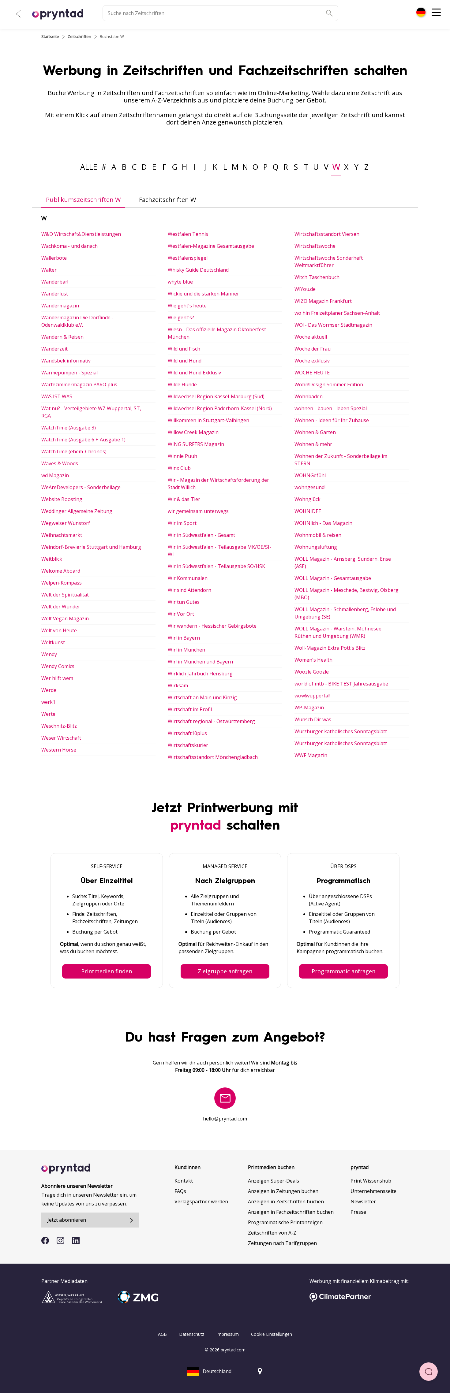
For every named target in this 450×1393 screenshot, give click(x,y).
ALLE (88, 167)
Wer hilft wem (57, 678)
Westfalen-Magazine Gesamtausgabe (211, 246)
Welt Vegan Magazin (65, 618)
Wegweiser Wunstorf (65, 523)
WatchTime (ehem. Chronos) (74, 451)
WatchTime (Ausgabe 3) (68, 427)
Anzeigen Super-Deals (273, 1180)
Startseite (50, 36)
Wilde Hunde (182, 384)
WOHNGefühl (310, 475)
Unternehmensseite (373, 1191)
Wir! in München (186, 649)
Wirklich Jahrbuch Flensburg (200, 673)
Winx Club (179, 468)
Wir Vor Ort (181, 614)
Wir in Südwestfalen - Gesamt (201, 535)
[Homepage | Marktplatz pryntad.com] (61, 14)
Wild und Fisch (184, 348)
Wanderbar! (54, 281)
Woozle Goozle (311, 671)
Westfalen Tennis (188, 234)
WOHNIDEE (307, 511)
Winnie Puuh (182, 456)
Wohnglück (307, 499)
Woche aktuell (310, 336)
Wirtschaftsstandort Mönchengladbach (213, 757)
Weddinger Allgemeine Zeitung (76, 511)
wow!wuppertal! (312, 695)
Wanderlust (54, 293)
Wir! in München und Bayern (200, 661)
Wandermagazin (60, 305)
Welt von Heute (59, 630)
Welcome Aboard (60, 570)
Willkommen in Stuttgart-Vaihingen (208, 420)
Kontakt (183, 1180)
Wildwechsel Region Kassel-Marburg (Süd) (216, 396)
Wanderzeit (54, 348)
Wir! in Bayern (184, 637)
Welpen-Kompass (61, 582)
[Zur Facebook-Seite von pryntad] (45, 1240)
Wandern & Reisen (62, 336)
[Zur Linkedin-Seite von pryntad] (76, 1240)
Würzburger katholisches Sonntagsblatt (340, 731)
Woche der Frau (312, 348)
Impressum (227, 1334)
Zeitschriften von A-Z (272, 1232)
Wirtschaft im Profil (190, 709)
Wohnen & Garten (315, 432)
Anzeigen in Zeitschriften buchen (286, 1201)
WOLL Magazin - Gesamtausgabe (332, 578)
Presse (358, 1212)
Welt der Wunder (60, 606)
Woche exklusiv (312, 360)
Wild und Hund (184, 360)
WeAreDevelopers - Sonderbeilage (81, 487)
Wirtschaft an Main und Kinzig (202, 697)
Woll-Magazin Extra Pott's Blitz (330, 647)
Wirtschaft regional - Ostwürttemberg (211, 721)
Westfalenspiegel (188, 257)
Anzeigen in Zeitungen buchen (283, 1191)
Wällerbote (54, 257)
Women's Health (313, 659)
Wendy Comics (57, 666)
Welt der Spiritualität (65, 594)
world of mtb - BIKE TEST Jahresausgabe (341, 683)
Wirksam (178, 685)
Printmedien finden (106, 971)
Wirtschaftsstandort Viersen (326, 234)
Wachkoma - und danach (69, 246)
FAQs (180, 1191)
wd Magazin (55, 475)
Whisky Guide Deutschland (198, 269)
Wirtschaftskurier (188, 745)
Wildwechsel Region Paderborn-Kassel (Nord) (220, 408)
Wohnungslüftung (315, 547)
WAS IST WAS (56, 396)
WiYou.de (305, 289)
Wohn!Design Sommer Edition (328, 384)
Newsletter (363, 1201)
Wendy (49, 654)
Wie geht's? (181, 317)
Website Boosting (61, 499)
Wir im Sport (182, 523)
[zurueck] (18, 13)
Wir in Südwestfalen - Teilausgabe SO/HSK (216, 566)
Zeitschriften (79, 36)
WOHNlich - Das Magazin (323, 523)
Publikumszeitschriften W (83, 199)
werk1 (48, 702)
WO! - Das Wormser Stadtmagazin (333, 324)
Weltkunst (53, 642)
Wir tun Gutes (184, 602)
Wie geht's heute (187, 305)
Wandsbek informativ (66, 360)
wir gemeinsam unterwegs (198, 511)
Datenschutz (191, 1334)
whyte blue (180, 281)
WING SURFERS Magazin (196, 444)
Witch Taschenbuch (316, 277)
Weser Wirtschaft (61, 737)
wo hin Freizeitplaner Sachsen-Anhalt (337, 313)
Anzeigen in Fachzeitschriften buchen (291, 1212)
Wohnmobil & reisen (317, 535)
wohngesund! (309, 487)
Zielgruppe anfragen (225, 971)
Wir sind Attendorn (189, 590)
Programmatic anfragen (343, 971)
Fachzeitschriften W (167, 199)
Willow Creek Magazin (193, 432)
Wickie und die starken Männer (203, 293)
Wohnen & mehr (313, 444)
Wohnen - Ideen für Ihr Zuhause (331, 420)
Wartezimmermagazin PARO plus (79, 384)
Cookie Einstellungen (271, 1334)
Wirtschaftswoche (315, 246)
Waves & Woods (59, 463)
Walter (49, 269)
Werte (48, 714)
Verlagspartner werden (201, 1201)
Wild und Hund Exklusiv (194, 372)
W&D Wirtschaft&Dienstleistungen (81, 234)
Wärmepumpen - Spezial (69, 372)
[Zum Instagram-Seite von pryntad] (60, 1240)
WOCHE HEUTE (312, 372)
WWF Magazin (310, 755)
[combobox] (421, 12)
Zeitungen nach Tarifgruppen (282, 1243)
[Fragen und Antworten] (428, 1371)
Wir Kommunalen (188, 578)
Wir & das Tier (184, 499)
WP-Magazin (309, 707)
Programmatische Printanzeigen (285, 1222)
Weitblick (51, 558)
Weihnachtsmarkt (61, 535)
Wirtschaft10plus (187, 733)
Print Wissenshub (371, 1180)
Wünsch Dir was (312, 719)
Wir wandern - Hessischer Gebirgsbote (212, 625)
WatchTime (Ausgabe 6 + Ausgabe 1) (83, 439)
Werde (48, 690)
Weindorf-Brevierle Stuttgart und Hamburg (91, 547)
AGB (162, 1334)
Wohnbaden (308, 396)
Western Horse (58, 749)
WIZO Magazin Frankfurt (323, 301)
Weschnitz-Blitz (59, 726)
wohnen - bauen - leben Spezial (330, 408)
